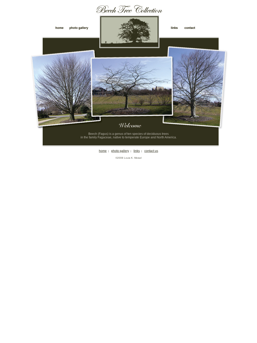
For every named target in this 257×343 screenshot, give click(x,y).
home (103, 151)
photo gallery (120, 151)
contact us (151, 151)
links (137, 151)
